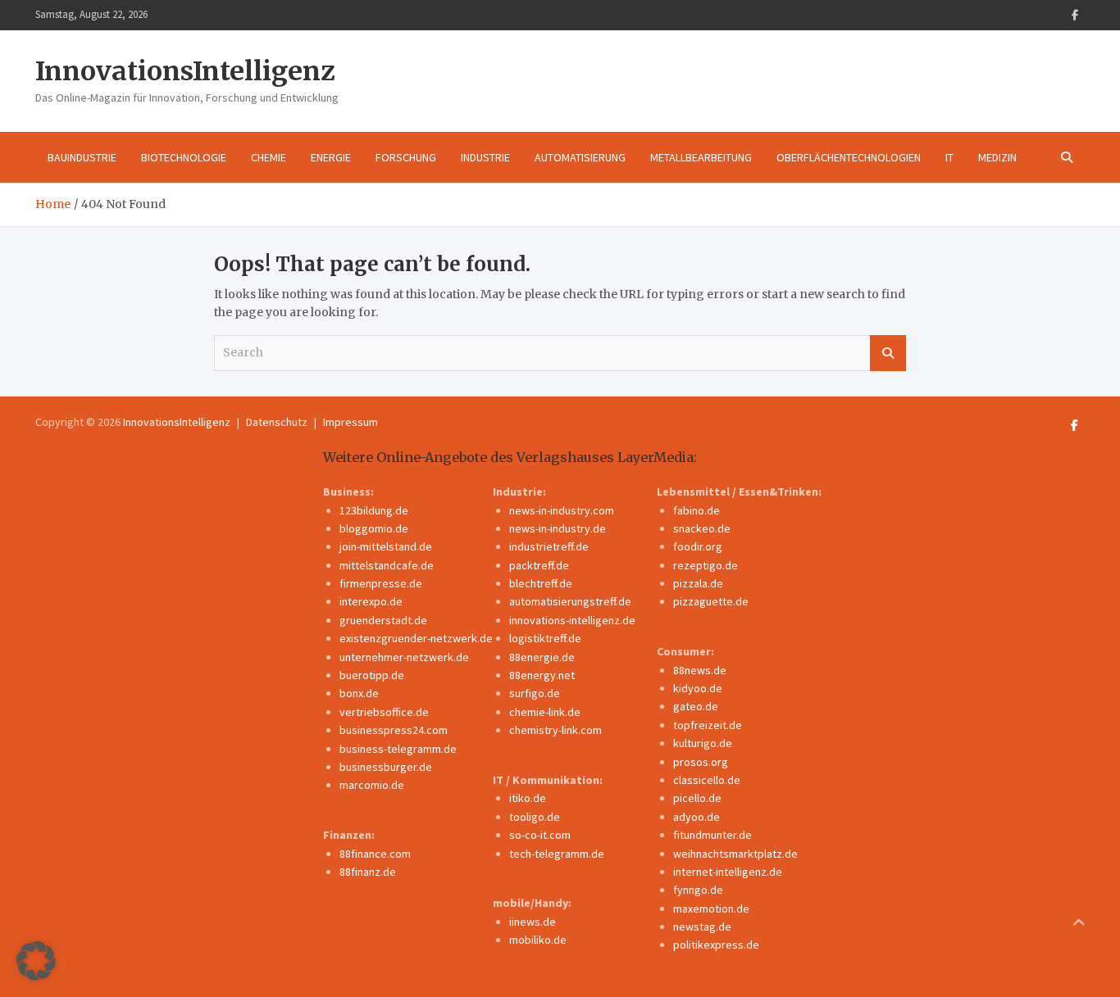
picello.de (697, 798)
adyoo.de (696, 816)
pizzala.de (698, 583)
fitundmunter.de (712, 834)
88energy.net (542, 675)
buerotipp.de (371, 675)
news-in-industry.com (561, 510)
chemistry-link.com (555, 730)
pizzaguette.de (711, 601)
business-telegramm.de (398, 748)
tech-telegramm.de (556, 853)
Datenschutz (276, 422)
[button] (36, 961)
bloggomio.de (373, 528)
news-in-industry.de (557, 528)
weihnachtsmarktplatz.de (735, 853)
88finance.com (375, 853)
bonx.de (359, 693)
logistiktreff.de (545, 638)
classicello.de (706, 780)
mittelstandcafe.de (386, 565)
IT (949, 157)
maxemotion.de (711, 908)
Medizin (997, 157)
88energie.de (542, 657)
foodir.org (697, 546)
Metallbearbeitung (701, 157)
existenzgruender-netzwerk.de (416, 638)
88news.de (699, 670)
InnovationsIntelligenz (185, 71)
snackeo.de (702, 528)
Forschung (406, 157)
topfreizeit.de (707, 725)
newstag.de (702, 926)
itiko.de (527, 798)
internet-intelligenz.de (727, 871)
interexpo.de (371, 601)
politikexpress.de (716, 944)
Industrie (485, 157)
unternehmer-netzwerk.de (404, 657)
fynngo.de (698, 889)
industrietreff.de (549, 546)
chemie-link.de (544, 712)
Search (888, 353)
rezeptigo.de (705, 565)
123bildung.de (373, 510)
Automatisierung (580, 157)
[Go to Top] (1079, 923)
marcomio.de (371, 784)
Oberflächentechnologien (848, 157)
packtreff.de (539, 565)
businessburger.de (385, 766)
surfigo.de (534, 693)
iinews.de (532, 921)
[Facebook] (1075, 15)
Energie (331, 157)
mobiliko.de (538, 939)
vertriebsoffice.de (384, 712)
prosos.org (700, 762)
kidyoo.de (697, 688)
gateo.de (695, 706)
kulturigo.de (702, 743)
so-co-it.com (540, 834)
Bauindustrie (82, 157)
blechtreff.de (540, 583)
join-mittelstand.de (385, 546)
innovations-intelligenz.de (572, 620)
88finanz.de (367, 871)
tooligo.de (534, 816)
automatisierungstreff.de (570, 601)
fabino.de (696, 510)
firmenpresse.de (380, 583)
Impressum (350, 422)
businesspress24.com (393, 730)
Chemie (268, 157)
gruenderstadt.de (383, 620)
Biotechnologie (183, 157)
